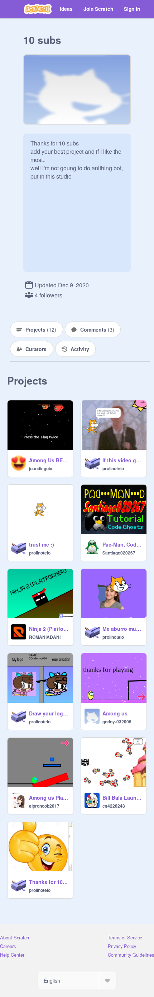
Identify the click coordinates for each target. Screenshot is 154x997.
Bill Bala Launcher (122, 797)
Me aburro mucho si (122, 628)
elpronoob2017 (44, 806)
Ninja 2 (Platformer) (49, 628)
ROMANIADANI (45, 637)
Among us (114, 713)
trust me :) (41, 544)
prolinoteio (113, 468)
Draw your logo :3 (49, 713)
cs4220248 (113, 806)
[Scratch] (37, 9)
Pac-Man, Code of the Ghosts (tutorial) (122, 544)
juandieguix (40, 468)
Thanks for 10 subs (49, 881)
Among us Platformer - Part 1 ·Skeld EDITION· (49, 797)
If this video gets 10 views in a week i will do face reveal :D (122, 460)
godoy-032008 (116, 721)
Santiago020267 (118, 552)
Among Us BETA (49, 460)
